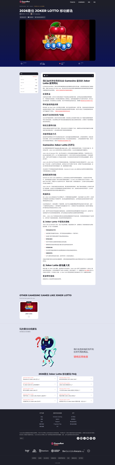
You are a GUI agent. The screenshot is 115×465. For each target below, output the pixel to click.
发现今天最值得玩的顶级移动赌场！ (64, 90)
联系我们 (73, 419)
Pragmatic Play (57, 424)
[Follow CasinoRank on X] (84, 438)
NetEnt (57, 419)
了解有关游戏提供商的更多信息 (62, 111)
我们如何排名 (73, 421)
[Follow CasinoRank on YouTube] (87, 438)
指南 (89, 2)
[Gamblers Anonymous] (34, 451)
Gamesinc (35, 76)
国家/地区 (41, 424)
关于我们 (73, 417)
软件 (42, 421)
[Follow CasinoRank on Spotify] (91, 438)
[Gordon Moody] (55, 451)
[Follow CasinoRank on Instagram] (81, 438)
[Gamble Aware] (74, 451)
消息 (94, 2)
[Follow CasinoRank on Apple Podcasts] (94, 438)
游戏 (42, 419)
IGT (57, 426)
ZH (21, 438)
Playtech (57, 421)
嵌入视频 (87, 270)
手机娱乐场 (72, 2)
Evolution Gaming (57, 417)
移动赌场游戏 (81, 2)
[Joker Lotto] (29, 310)
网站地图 (42, 426)
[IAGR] (27, 451)
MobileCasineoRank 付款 (64, 140)
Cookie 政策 (57, 463)
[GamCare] (43, 451)
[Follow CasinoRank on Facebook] (78, 438)
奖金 (42, 417)
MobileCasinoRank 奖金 (87, 100)
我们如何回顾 (73, 424)
